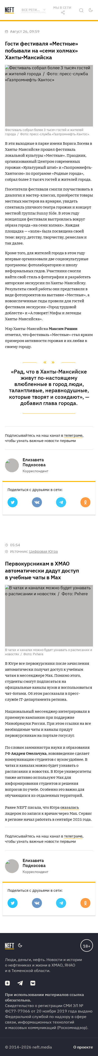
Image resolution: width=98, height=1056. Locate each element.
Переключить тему (90, 10)
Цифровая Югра (43, 551)
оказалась (69, 807)
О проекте (83, 1047)
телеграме (73, 435)
